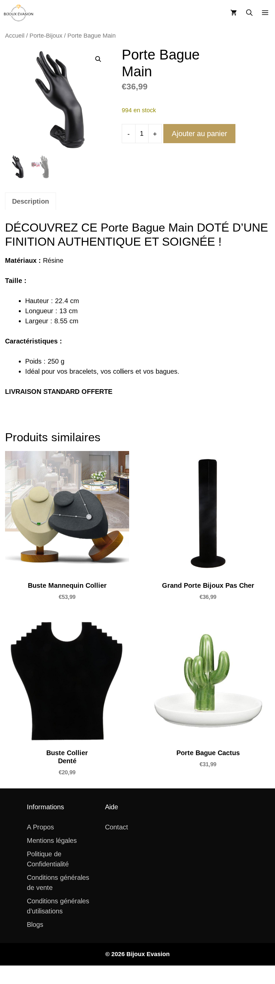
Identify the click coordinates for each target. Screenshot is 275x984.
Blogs (35, 924)
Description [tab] (30, 201)
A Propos (40, 827)
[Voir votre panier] (233, 13)
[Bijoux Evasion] (18, 13)
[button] (249, 13)
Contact (116, 827)
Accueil (14, 35)
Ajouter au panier (199, 133)
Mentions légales (52, 840)
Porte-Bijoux (46, 35)
